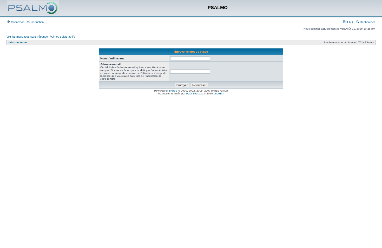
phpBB (173, 90)
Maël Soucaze (194, 93)
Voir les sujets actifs (62, 36)
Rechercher (367, 22)
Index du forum (17, 42)
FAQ (349, 22)
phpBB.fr (219, 93)
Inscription (37, 22)
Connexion (17, 22)
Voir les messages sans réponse (27, 36)
